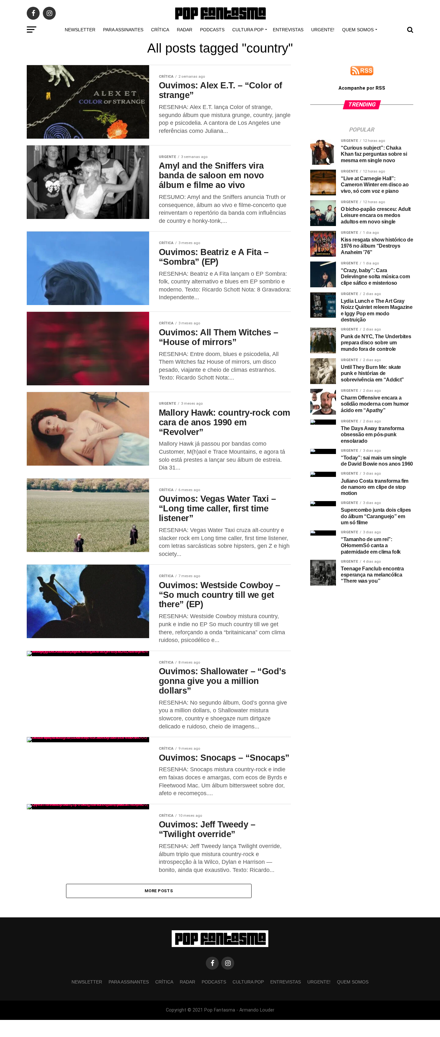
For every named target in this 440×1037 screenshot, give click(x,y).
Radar (184, 29)
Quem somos (358, 29)
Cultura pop (247, 29)
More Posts (159, 890)
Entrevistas (288, 29)
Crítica (160, 29)
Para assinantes (123, 29)
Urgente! (322, 29)
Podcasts (212, 29)
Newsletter (80, 29)
